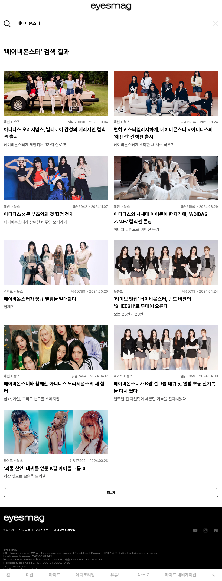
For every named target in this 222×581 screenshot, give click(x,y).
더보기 (111, 493)
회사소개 (8, 530)
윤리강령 (24, 530)
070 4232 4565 (115, 553)
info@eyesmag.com (144, 553)
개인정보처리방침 (65, 530)
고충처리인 (42, 530)
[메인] (111, 7)
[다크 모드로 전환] (214, 575)
